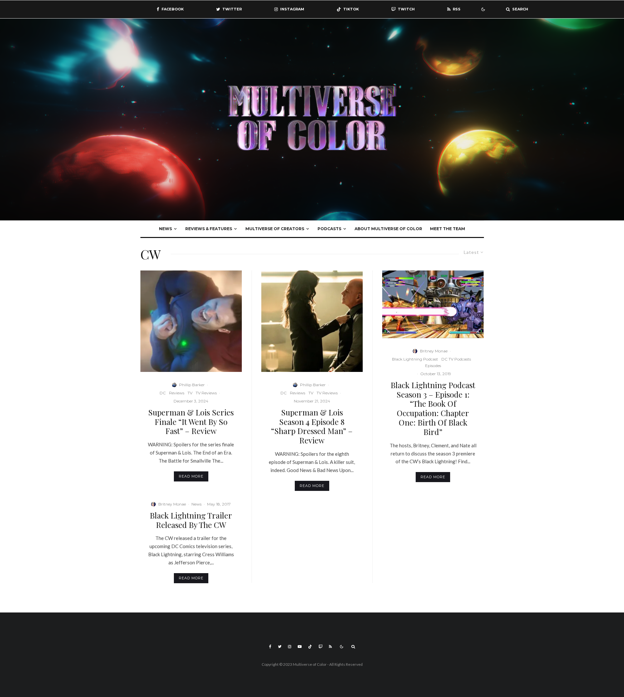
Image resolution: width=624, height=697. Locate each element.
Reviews (176, 392)
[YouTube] (299, 647)
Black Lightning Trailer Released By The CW (191, 520)
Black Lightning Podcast (415, 359)
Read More (191, 476)
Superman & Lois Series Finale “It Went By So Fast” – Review (191, 422)
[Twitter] (280, 647)
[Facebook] (270, 647)
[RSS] (330, 647)
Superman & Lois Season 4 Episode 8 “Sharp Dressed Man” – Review (312, 426)
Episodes (433, 365)
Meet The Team (447, 228)
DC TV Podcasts (456, 359)
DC (163, 392)
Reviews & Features (208, 228)
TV (190, 392)
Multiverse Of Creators (274, 228)
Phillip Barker (192, 384)
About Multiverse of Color (388, 228)
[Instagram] (289, 647)
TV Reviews (206, 392)
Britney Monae (172, 504)
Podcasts (329, 228)
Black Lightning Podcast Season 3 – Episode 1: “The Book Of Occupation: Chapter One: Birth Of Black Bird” (433, 408)
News (165, 228)
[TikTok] (310, 647)
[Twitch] (320, 647)
